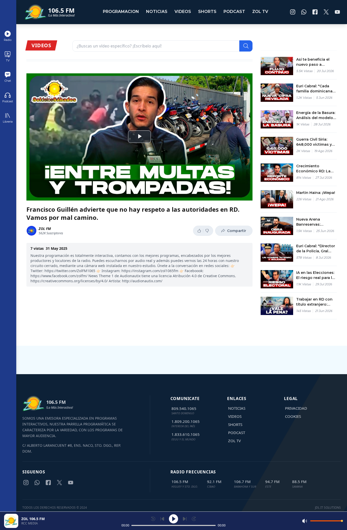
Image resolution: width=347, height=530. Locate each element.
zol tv (260, 11)
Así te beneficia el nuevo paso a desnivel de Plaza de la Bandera (315, 62)
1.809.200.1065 (185, 421)
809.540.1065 (183, 408)
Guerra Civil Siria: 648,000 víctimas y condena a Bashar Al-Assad (316, 142)
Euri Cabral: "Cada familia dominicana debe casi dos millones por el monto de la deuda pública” (314, 89)
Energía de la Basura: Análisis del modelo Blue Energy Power (315, 115)
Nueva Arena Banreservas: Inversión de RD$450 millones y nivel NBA (315, 222)
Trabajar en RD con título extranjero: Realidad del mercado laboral (314, 302)
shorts (207, 11)
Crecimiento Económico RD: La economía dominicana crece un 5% (316, 169)
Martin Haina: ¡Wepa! (315, 192)
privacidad (296, 408)
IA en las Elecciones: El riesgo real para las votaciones (316, 275)
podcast (234, 11)
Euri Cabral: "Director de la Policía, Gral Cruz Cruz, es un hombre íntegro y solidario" (315, 249)
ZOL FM (45, 228)
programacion (121, 11)
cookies (293, 416)
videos (183, 11)
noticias (156, 11)
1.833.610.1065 (185, 434)
